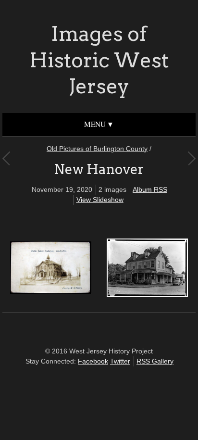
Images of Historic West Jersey (99, 60)
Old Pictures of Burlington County (97, 148)
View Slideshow (100, 199)
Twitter (120, 361)
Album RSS (150, 189)
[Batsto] (191, 158)
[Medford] (6, 158)
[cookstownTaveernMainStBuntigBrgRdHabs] (147, 295)
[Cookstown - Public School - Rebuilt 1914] (50, 291)
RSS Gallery (154, 361)
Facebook (93, 361)
